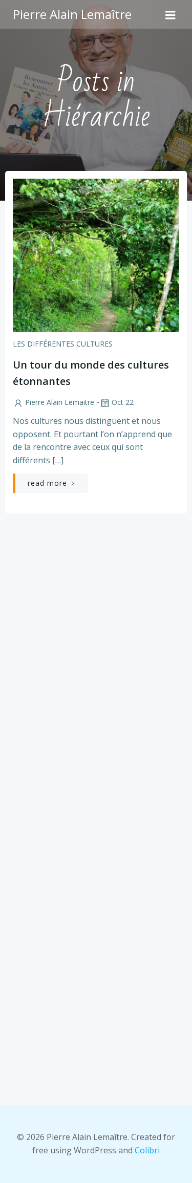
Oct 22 (123, 402)
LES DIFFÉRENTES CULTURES (63, 344)
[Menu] (170, 14)
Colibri (147, 1150)
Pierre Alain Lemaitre (59, 402)
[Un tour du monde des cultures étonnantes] (96, 254)
